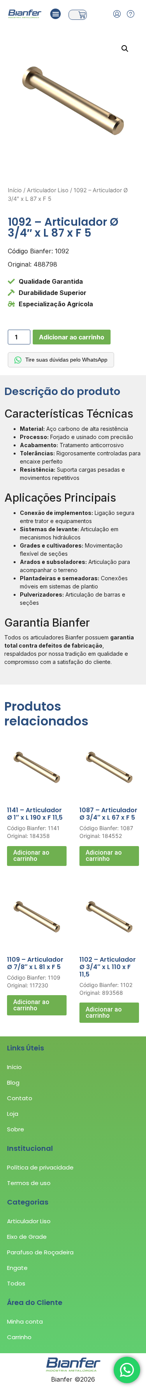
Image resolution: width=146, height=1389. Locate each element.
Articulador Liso (48, 190)
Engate (17, 1268)
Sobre (15, 1129)
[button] (55, 14)
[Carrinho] (78, 15)
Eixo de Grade (27, 1237)
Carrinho (19, 1337)
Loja (12, 1114)
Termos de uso (29, 1183)
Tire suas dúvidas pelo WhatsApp (66, 359)
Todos (16, 1283)
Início (15, 190)
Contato (19, 1098)
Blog (13, 1082)
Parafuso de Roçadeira (40, 1252)
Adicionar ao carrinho (71, 337)
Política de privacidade (40, 1167)
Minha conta (25, 1321)
